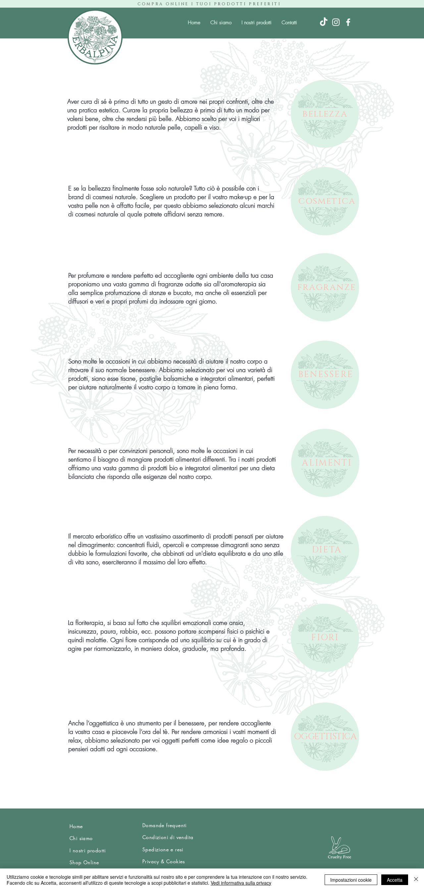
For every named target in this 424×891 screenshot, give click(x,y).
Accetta (394, 879)
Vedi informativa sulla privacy (241, 882)
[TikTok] (324, 22)
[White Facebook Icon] (348, 22)
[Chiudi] (416, 880)
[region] (325, 113)
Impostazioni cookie (351, 879)
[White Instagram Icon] (336, 22)
